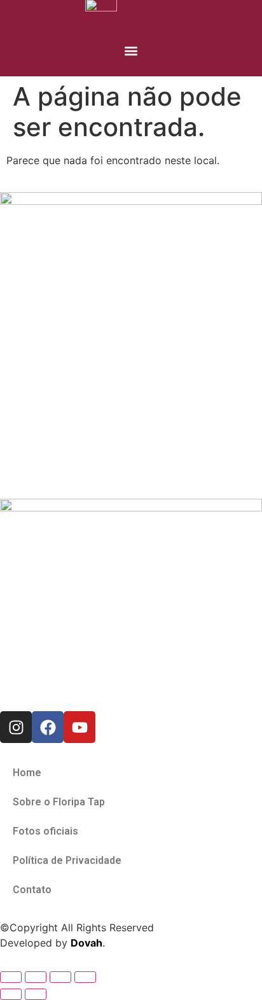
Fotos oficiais (45, 831)
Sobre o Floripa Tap (59, 802)
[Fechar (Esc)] (85, 977)
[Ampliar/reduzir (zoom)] (11, 977)
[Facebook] (48, 727)
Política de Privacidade (67, 860)
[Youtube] (79, 727)
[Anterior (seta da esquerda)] (11, 994)
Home (27, 773)
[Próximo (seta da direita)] (35, 994)
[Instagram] (16, 727)
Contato (32, 890)
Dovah (86, 942)
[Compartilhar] (60, 977)
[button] (131, 50)
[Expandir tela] (35, 977)
